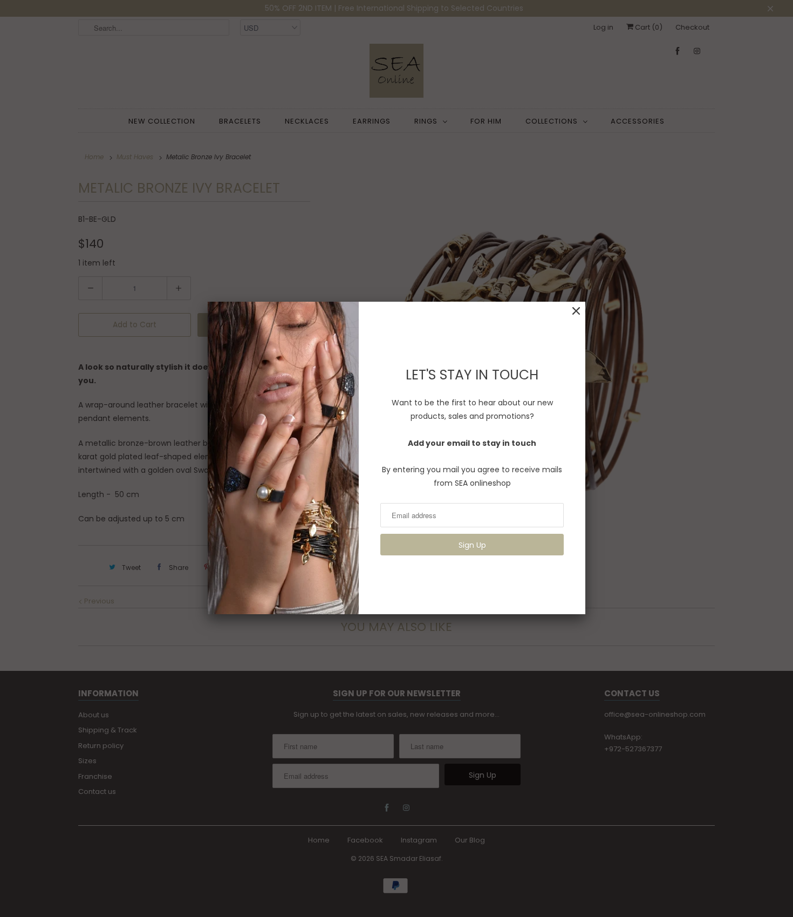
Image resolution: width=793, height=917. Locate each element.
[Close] (576, 311)
